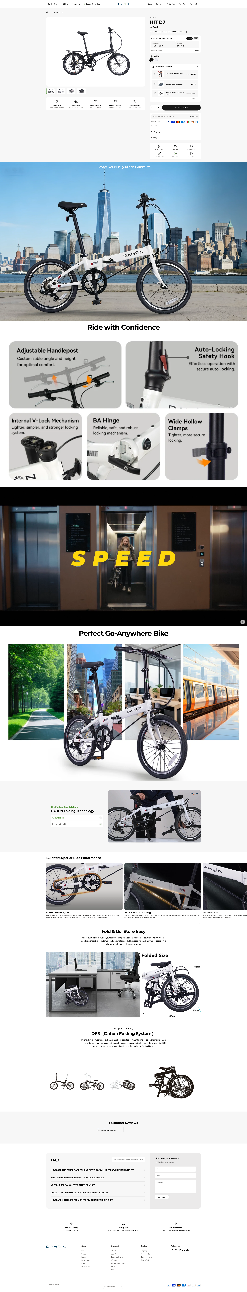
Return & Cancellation (118, 1241)
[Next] (140, 56)
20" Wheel (55, 12)
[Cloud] (156, 59)
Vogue (83, 1232)
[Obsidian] (151, 59)
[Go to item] (50, 91)
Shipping (144, 1229)
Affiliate (113, 1229)
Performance (85, 1238)
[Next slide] (199, 902)
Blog (112, 1247)
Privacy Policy (146, 1232)
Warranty (114, 1238)
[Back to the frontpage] (47, 12)
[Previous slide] (181, 902)
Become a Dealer (117, 1235)
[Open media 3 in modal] (95, 52)
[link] (189, 38)
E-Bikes (83, 1241)
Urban (83, 1229)
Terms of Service (146, 1235)
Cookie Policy (145, 1238)
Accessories (85, 1244)
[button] (186, 901)
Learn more (194, 116)
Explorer (84, 1235)
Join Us (113, 1232)
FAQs (113, 1244)
